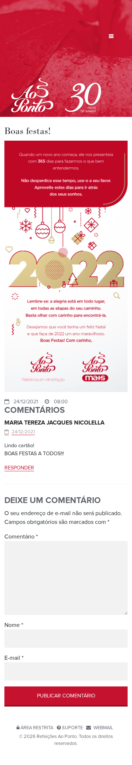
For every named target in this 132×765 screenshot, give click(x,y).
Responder (19, 468)
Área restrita (37, 728)
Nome (13, 625)
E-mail (13, 658)
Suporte (72, 728)
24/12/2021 (23, 432)
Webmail (103, 728)
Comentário (21, 536)
